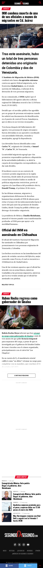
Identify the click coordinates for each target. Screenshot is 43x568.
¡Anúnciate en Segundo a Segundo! (22, 554)
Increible (30, 551)
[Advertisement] (21, 405)
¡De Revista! (20, 551)
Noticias (12, 551)
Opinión (37, 551)
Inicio (4, 551)
